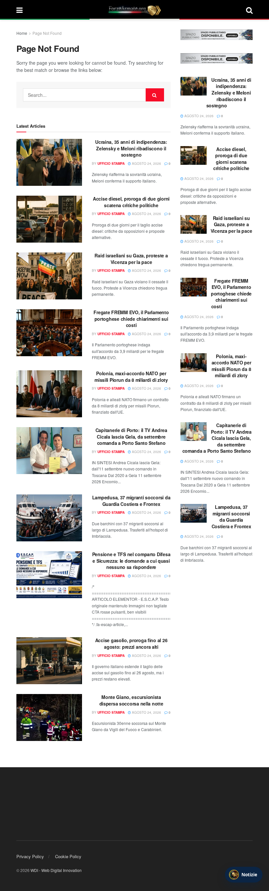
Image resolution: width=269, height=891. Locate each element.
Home (21, 33)
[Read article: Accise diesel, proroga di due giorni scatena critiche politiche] (49, 219)
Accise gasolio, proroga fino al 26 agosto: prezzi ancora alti (131, 643)
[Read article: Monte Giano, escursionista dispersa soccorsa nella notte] (49, 717)
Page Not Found (47, 33)
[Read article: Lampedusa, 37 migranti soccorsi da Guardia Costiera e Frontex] (49, 517)
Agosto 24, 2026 (146, 163)
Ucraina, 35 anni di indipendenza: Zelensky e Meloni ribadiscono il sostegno (131, 148)
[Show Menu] (19, 10)
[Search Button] (249, 10)
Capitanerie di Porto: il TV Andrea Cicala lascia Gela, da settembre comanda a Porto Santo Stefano (131, 436)
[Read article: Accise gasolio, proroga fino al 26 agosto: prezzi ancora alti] (49, 660)
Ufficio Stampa (111, 163)
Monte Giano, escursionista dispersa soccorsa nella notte (131, 700)
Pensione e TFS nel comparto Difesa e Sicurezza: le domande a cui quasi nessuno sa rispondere (131, 560)
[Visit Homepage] (134, 9)
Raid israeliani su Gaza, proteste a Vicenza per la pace (131, 258)
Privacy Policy (30, 856)
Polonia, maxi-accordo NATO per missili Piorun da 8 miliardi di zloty (131, 376)
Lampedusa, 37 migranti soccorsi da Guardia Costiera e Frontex (131, 500)
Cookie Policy (68, 856)
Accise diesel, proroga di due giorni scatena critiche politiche (131, 201)
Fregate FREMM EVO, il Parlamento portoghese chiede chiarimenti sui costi (131, 318)
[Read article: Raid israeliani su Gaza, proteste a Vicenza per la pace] (49, 275)
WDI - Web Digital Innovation (56, 870)
